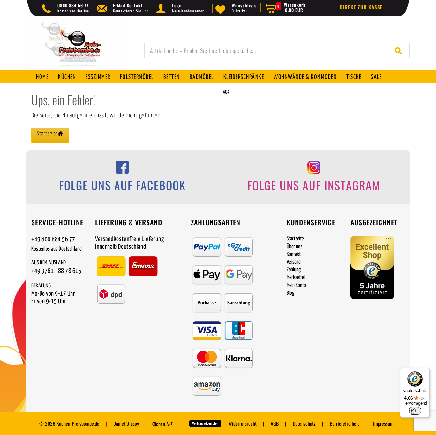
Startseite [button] (47, 133)
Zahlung (294, 270)
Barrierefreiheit (344, 423)
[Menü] (426, 372)
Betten (171, 77)
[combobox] (277, 50)
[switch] (415, 411)
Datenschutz (304, 423)
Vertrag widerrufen (205, 423)
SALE (376, 77)
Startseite (295, 239)
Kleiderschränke (243, 77)
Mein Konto (296, 285)
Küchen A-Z (162, 424)
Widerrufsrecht (242, 423)
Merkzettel (296, 277)
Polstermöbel (137, 77)
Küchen (67, 77)
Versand (294, 262)
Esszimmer (98, 77)
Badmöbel (202, 77)
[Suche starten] (400, 50)
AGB (275, 423)
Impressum (383, 423)
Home (42, 77)
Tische (353, 77)
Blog (290, 293)
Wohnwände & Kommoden (305, 77)
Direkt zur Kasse (361, 7)
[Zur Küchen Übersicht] (77, 46)
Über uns (294, 247)
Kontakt (294, 254)
